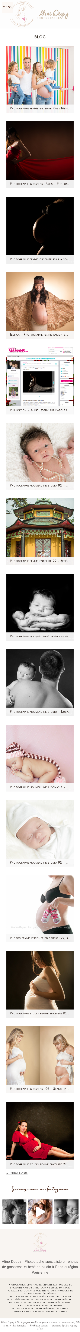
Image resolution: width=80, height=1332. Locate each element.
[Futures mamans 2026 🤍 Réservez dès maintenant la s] (66, 1211)
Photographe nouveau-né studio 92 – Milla (40, 485)
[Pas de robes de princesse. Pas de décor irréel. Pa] (14, 1211)
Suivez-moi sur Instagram (40, 1189)
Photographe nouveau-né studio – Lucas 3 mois (40, 712)
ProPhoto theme (39, 1325)
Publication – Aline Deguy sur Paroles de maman (40, 410)
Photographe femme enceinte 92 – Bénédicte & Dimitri (40, 561)
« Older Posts (17, 1173)
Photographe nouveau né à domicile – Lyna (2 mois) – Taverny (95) (40, 787)
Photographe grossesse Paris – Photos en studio (40, 184)
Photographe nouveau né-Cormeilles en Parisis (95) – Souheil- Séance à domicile (40, 636)
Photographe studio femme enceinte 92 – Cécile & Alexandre (40, 1164)
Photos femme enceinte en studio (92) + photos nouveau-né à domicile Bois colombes (40, 938)
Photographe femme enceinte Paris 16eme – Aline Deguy (40, 108)
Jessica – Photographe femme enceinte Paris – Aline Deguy (40, 335)
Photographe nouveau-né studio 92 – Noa (40, 862)
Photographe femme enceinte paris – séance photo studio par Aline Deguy (40, 259)
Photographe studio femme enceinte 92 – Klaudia (40, 1013)
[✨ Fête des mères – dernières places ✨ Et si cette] (40, 1211)
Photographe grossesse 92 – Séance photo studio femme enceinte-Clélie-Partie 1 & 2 (40, 1089)
